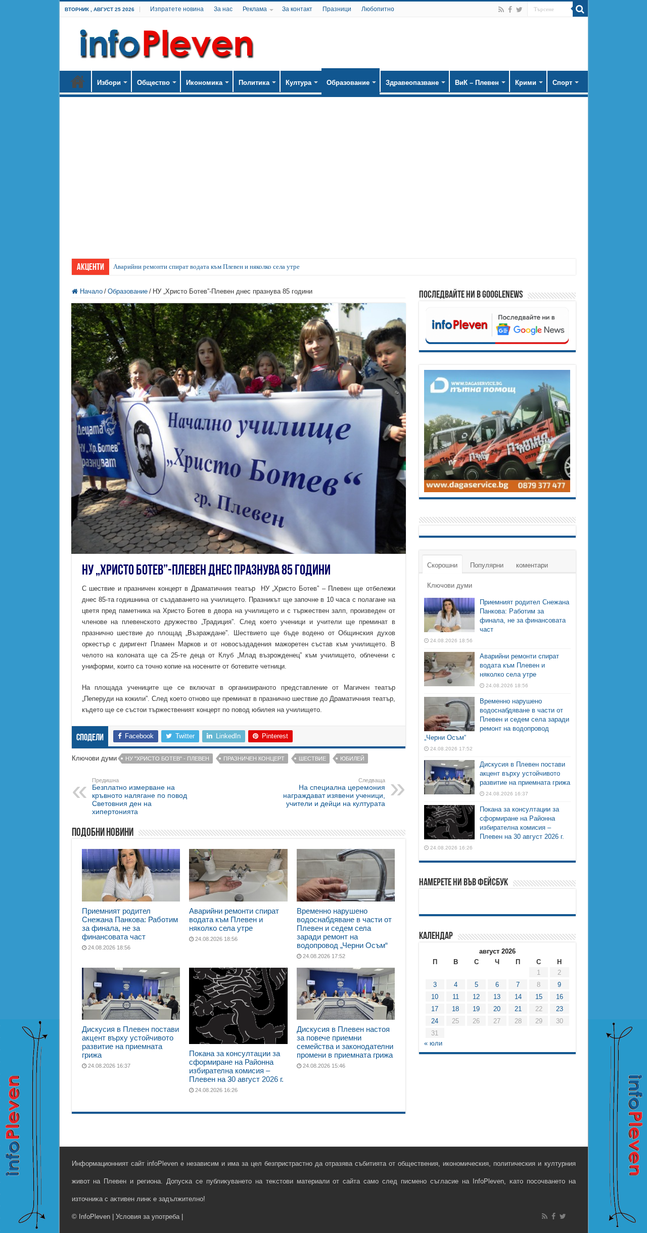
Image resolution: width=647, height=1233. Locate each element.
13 (496, 997)
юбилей (352, 758)
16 (559, 997)
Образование (348, 82)
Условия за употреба (147, 1216)
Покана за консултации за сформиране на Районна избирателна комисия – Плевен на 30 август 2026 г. (236, 1066)
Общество (153, 82)
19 (476, 1009)
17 (434, 1009)
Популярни (486, 565)
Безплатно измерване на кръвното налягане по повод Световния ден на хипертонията (139, 796)
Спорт (562, 82)
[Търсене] (580, 9)
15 (538, 997)
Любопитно (377, 9)
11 (455, 997)
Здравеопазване (412, 82)
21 (518, 1009)
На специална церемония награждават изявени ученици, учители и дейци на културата (334, 792)
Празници (336, 9)
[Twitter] (519, 10)
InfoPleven (94, 1216)
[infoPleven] (164, 42)
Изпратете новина (177, 9)
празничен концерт (254, 758)
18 (455, 1009)
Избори (109, 82)
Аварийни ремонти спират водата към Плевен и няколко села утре (206, 266)
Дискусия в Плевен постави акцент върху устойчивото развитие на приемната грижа (130, 1042)
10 (434, 997)
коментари (532, 565)
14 (518, 997)
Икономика (204, 82)
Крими (525, 82)
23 (559, 1009)
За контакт (297, 9)
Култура (298, 82)
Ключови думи (449, 585)
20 (496, 1009)
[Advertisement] (324, 173)
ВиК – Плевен (477, 82)
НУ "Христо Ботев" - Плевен (167, 758)
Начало (78, 81)
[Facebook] (510, 10)
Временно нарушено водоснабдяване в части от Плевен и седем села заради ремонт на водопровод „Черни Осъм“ (344, 928)
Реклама (255, 9)
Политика (254, 82)
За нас (223, 9)
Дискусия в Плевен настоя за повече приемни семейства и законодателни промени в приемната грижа (345, 1042)
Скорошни (442, 565)
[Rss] (501, 10)
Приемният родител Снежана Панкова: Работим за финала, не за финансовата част (130, 924)
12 (476, 997)
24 (434, 1021)
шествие (312, 758)
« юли (433, 1043)
